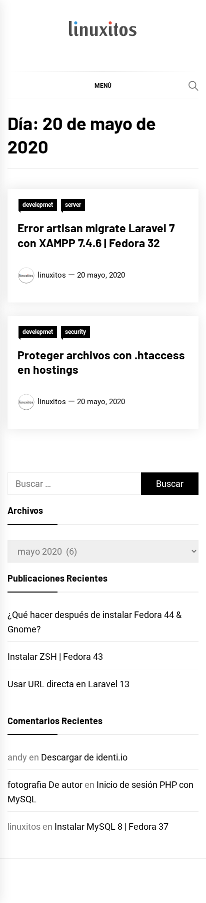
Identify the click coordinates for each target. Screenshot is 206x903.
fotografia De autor (45, 784)
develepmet (37, 204)
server (73, 204)
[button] (103, 85)
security (75, 331)
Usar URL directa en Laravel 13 (69, 684)
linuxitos (52, 275)
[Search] (193, 86)
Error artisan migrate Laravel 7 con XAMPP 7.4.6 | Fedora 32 (96, 235)
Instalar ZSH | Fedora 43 (55, 656)
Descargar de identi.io (84, 757)
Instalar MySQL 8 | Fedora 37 (111, 826)
